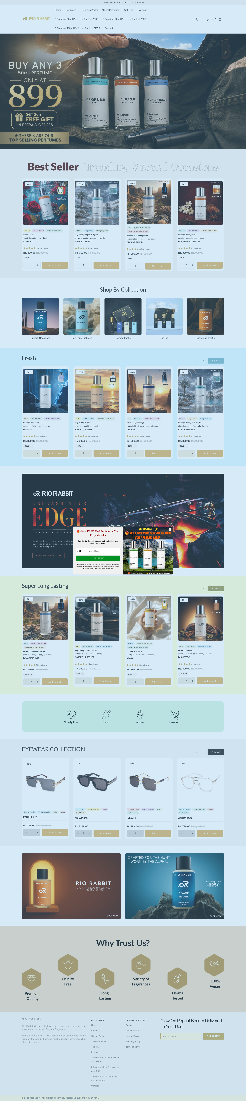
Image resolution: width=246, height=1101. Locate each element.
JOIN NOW (98, 558)
